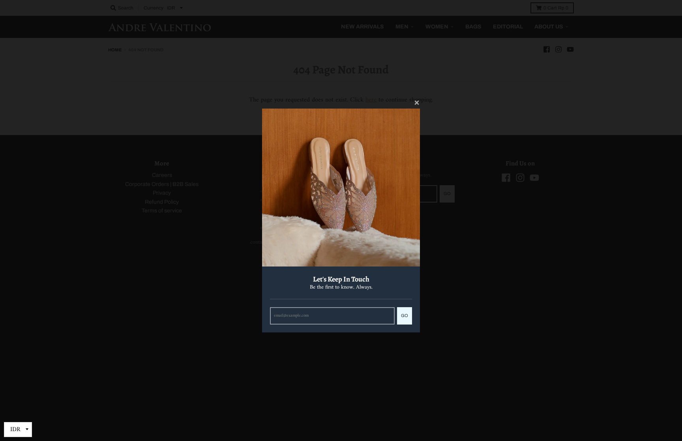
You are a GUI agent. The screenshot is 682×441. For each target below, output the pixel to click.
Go (404, 315)
